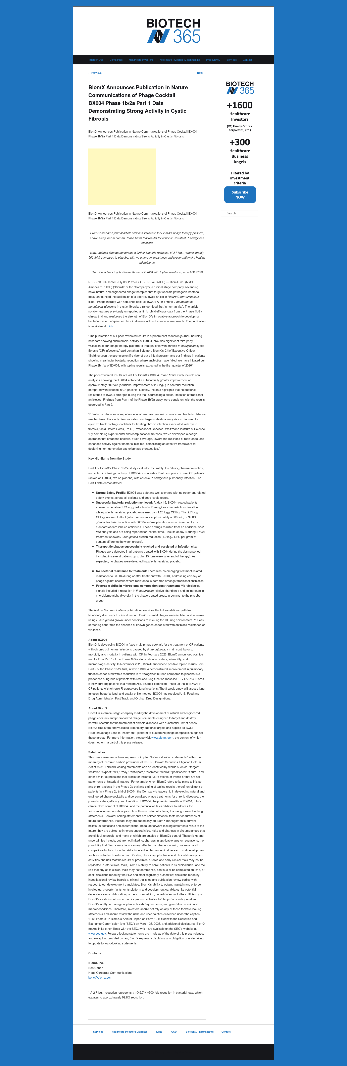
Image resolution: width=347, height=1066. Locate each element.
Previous (95, 73)
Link (110, 326)
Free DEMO (213, 59)
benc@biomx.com (100, 977)
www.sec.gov (97, 933)
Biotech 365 (96, 59)
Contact (247, 59)
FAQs (159, 1031)
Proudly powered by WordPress (173, 1052)
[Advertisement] (122, 176)
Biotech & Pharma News (200, 1031)
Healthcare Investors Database (130, 1031)
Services (232, 59)
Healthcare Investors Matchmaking (179, 59)
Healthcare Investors (141, 59)
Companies (116, 59)
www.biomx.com (162, 737)
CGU (174, 1031)
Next (201, 73)
